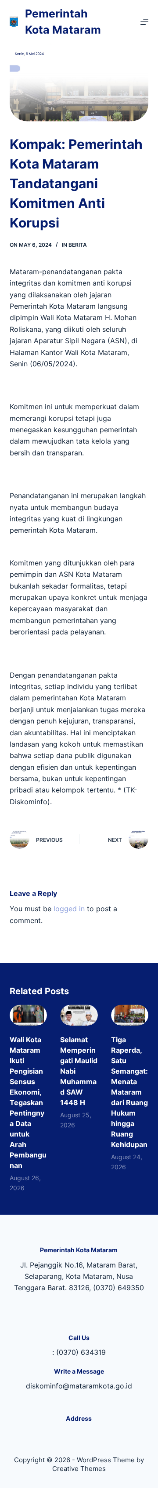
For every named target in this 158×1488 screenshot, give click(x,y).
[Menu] (144, 22)
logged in (69, 908)
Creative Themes (79, 1468)
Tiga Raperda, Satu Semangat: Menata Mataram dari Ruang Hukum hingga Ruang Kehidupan (129, 1092)
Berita (77, 244)
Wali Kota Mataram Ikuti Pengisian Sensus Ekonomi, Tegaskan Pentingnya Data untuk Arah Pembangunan (28, 1102)
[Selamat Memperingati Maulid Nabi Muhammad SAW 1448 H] (79, 1015)
